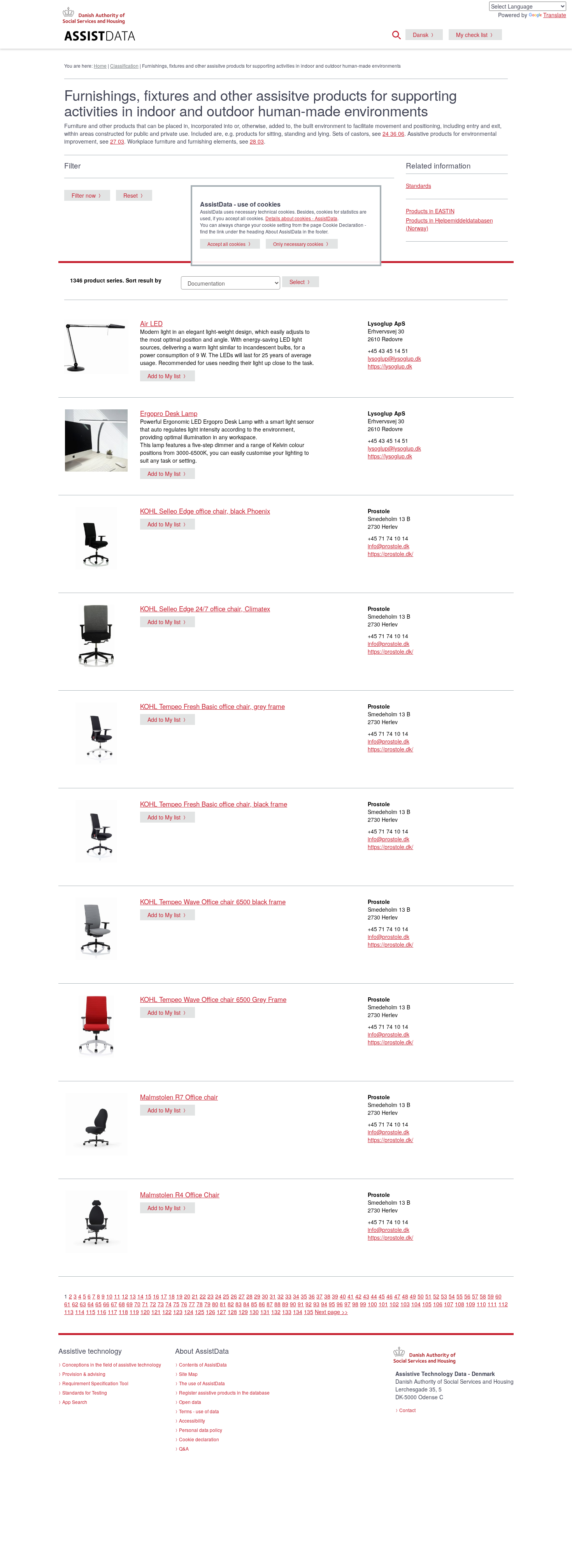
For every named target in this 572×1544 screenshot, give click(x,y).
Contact (407, 1410)
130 (254, 1312)
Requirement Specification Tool (95, 1383)
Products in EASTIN (430, 211)
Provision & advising (83, 1373)
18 (171, 1296)
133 (286, 1312)
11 (117, 1296)
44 (374, 1296)
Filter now (84, 195)
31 (273, 1296)
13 (133, 1296)
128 (232, 1312)
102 (394, 1304)
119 (134, 1312)
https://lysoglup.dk (390, 366)
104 (416, 1304)
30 (265, 1296)
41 (350, 1296)
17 (164, 1296)
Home (100, 65)
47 (397, 1296)
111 (492, 1304)
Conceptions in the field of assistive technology (111, 1364)
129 (243, 1312)
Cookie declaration (199, 1439)
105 (427, 1304)
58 (483, 1296)
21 (195, 1296)
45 (382, 1296)
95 (332, 1304)
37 (319, 1296)
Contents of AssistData (203, 1364)
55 (459, 1296)
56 (467, 1296)
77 (192, 1304)
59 (491, 1296)
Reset (130, 195)
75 (176, 1304)
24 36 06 (393, 133)
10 (109, 1296)
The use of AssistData (202, 1383)
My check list (472, 35)
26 (234, 1296)
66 (106, 1304)
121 (156, 1312)
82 (231, 1304)
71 (145, 1304)
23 (210, 1296)
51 (428, 1296)
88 (277, 1304)
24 (218, 1296)
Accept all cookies (226, 243)
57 (475, 1296)
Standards (418, 185)
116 (101, 1312)
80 (215, 1304)
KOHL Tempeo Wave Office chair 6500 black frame (213, 901)
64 (91, 1304)
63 (83, 1304)
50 (421, 1296)
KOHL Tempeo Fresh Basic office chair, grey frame (212, 706)
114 (79, 1312)
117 (112, 1312)
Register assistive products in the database (224, 1392)
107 (448, 1304)
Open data (190, 1401)
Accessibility (192, 1420)
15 (148, 1296)
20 (187, 1296)
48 (405, 1296)
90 (293, 1304)
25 (226, 1296)
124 (188, 1312)
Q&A (184, 1448)
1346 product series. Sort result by (115, 280)
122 (167, 1312)
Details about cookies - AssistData (301, 218)
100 (372, 1304)
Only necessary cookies (298, 243)
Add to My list (164, 376)
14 (140, 1296)
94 (324, 1304)
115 (90, 1312)
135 (308, 1312)
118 (123, 1312)
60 (498, 1296)
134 (297, 1312)
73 (161, 1304)
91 (301, 1304)
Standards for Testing (84, 1392)
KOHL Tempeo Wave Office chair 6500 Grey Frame (213, 999)
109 (470, 1304)
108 (459, 1304)
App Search (74, 1401)
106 (437, 1304)
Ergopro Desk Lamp (168, 413)
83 (238, 1304)
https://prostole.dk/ (390, 554)
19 (179, 1296)
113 (69, 1312)
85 (254, 1304)
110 (481, 1304)
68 (122, 1304)
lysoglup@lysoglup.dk (394, 358)
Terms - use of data (199, 1411)
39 (335, 1296)
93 (316, 1304)
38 (327, 1296)
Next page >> (331, 1312)
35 (304, 1296)
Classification (124, 65)
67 (114, 1304)
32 (280, 1296)
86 (262, 1304)
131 (265, 1312)
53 (444, 1296)
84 (246, 1304)
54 (452, 1296)
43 (366, 1296)
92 (308, 1304)
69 (129, 1304)
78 (200, 1304)
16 (156, 1296)
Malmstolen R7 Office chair (179, 1097)
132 (276, 1312)
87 (270, 1304)
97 (347, 1304)
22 (203, 1296)
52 (436, 1296)
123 (177, 1312)
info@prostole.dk (388, 546)
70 (137, 1304)
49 (413, 1296)
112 (503, 1304)
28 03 (257, 141)
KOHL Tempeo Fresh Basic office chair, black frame (213, 804)
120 (145, 1312)
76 (184, 1304)
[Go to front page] (191, 37)
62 (75, 1304)
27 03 (117, 141)
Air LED (151, 323)
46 (389, 1296)
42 (358, 1296)
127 (221, 1312)
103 (405, 1304)
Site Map (188, 1373)
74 (168, 1304)
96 (340, 1304)
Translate (554, 15)
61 (67, 1304)
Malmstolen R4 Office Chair (179, 1194)
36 (312, 1296)
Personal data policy (200, 1429)
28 (249, 1296)
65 (98, 1304)
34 (296, 1296)
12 (125, 1296)
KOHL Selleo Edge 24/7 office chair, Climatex (205, 608)
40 (343, 1296)
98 (355, 1304)
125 (199, 1312)
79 (207, 1304)
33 (288, 1296)
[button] (398, 34)
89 (285, 1304)
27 (242, 1296)
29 (257, 1296)
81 (223, 1304)
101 (383, 1304)
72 (153, 1304)
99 (363, 1304)
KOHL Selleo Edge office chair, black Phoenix (205, 511)
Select (297, 282)
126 (210, 1312)
